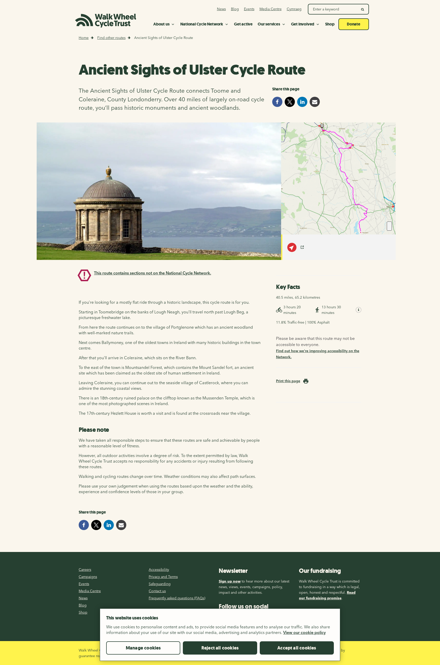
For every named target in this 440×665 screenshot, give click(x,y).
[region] (220, 636)
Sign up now (230, 581)
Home (84, 37)
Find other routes (111, 37)
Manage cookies (143, 648)
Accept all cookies (296, 648)
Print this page (288, 381)
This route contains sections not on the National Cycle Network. (152, 272)
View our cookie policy (304, 632)
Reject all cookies (220, 648)
